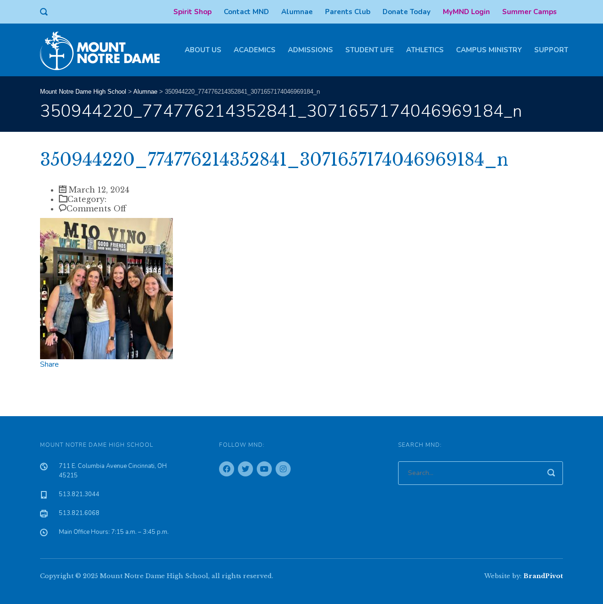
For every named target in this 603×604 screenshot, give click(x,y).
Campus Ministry (489, 50)
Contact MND (246, 11)
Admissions (310, 50)
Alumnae (297, 11)
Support (551, 50)
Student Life (369, 50)
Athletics (425, 50)
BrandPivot (543, 576)
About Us (203, 50)
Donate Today (407, 11)
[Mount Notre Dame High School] (104, 50)
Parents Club (347, 11)
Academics (255, 50)
